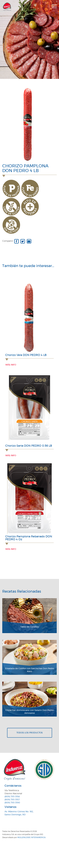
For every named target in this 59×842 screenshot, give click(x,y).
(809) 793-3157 (12, 800)
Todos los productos (29, 733)
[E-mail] (29, 241)
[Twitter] (22, 241)
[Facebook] (16, 241)
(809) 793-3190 (12, 803)
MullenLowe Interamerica (31, 837)
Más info (10, 365)
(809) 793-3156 (12, 797)
